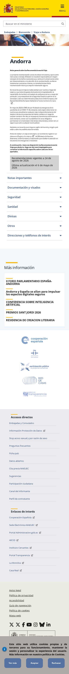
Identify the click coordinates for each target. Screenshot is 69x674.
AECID (12, 540)
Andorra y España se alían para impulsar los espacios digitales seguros (33, 293)
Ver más (13, 663)
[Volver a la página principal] (26, 8)
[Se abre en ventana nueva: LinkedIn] (48, 624)
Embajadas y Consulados (21, 423)
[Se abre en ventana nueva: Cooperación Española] (34, 340)
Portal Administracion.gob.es (23, 532)
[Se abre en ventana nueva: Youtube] (29, 624)
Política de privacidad (21, 595)
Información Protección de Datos (26, 430)
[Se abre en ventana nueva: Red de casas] (34, 380)
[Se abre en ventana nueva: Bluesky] (42, 624)
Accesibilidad (16, 600)
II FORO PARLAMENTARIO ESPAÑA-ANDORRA (29, 282)
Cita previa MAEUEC (19, 468)
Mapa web (15, 615)
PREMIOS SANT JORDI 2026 (23, 312)
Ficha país (14, 453)
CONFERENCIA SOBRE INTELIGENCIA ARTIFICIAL (30, 303)
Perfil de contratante (19, 498)
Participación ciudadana (21, 483)
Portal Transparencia (19, 555)
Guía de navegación (20, 605)
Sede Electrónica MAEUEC (22, 525)
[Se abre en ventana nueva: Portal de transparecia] (34, 394)
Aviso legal (15, 590)
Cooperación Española (20, 517)
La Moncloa (15, 562)
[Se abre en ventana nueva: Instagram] (35, 624)
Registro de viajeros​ (24, 136)
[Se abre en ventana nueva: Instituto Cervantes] (34, 353)
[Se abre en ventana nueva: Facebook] (23, 624)
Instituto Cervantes (19, 547)
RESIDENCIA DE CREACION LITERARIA (30, 320)
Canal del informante (19, 491)
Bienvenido (24, 32)
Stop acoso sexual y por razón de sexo (28, 438)
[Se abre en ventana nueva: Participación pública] (34, 367)
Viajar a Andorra (42, 32)
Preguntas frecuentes (19, 445)
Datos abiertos (16, 460)
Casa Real (14, 570)
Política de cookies (19, 610)
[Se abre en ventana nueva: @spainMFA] (18, 624)
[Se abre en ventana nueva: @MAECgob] (11, 624)
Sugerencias (15, 476)
